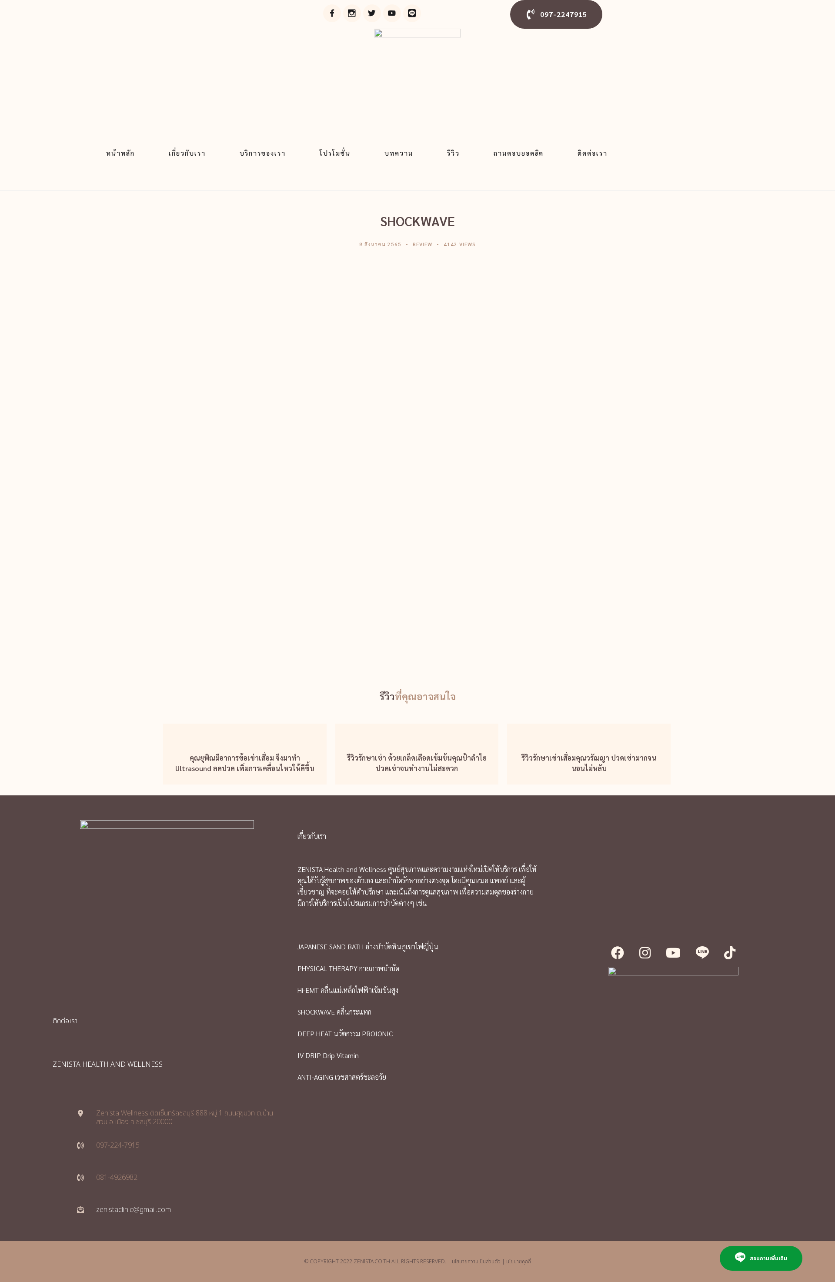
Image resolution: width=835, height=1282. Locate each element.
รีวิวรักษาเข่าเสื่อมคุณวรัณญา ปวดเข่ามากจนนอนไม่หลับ (588, 763)
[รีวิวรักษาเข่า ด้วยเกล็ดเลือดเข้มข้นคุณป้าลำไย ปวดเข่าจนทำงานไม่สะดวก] (417, 732)
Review (422, 243)
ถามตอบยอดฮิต (519, 153)
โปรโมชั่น (335, 153)
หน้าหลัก (120, 153)
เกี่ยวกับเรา (187, 153)
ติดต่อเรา (593, 153)
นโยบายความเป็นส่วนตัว (476, 1261)
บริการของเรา (263, 153)
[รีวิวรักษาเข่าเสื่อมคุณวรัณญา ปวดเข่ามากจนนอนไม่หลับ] (589, 732)
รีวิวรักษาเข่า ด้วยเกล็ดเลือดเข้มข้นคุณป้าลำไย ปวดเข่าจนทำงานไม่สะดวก (417, 763)
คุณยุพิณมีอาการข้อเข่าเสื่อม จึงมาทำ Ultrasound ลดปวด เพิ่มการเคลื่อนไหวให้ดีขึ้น (244, 763)
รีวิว (453, 153)
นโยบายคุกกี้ (518, 1261)
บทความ (398, 153)
